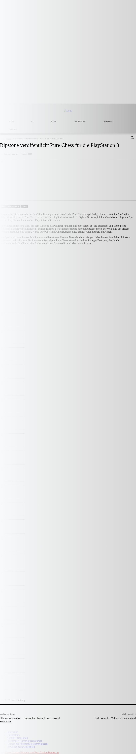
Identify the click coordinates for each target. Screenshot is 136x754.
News (3, 206)
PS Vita (24, 206)
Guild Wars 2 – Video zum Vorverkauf (115, 718)
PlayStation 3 (13, 206)
